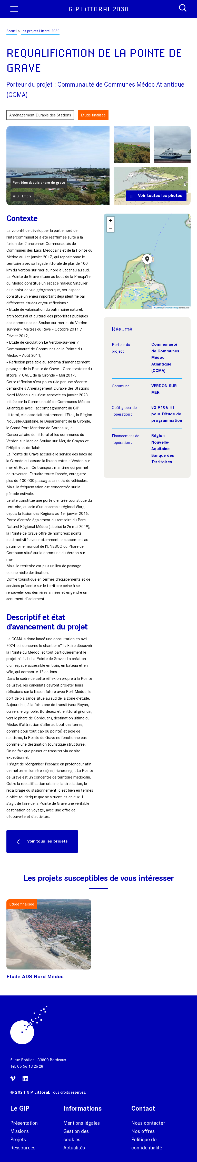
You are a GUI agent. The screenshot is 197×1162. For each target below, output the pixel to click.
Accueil (11, 31)
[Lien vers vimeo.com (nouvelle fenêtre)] (13, 1081)
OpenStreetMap (172, 307)
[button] (147, 261)
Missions (19, 1131)
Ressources (22, 1148)
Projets (18, 1139)
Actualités (74, 1148)
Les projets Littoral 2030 (40, 31)
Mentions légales (81, 1123)
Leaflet (158, 307)
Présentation (24, 1123)
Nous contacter (148, 1123)
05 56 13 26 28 (30, 1066)
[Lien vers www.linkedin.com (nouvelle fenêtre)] (25, 1080)
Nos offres (143, 1131)
